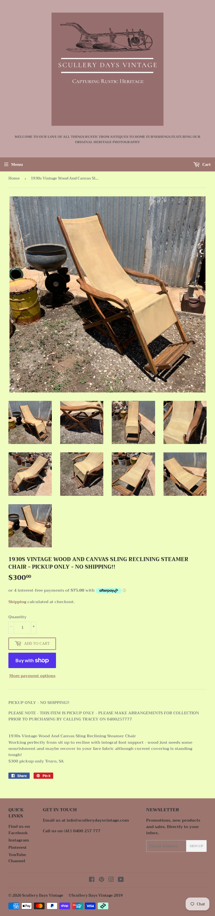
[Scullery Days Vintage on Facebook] (92, 880)
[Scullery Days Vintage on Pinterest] (101, 880)
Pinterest (17, 847)
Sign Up (196, 846)
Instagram (18, 840)
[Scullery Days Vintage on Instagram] (111, 880)
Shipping (17, 601)
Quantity (17, 617)
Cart (206, 164)
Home (14, 178)
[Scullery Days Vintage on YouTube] (121, 880)
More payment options (32, 676)
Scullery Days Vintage (42, 895)
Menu (17, 164)
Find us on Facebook (19, 829)
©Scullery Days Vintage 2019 (96, 895)
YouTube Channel (17, 857)
